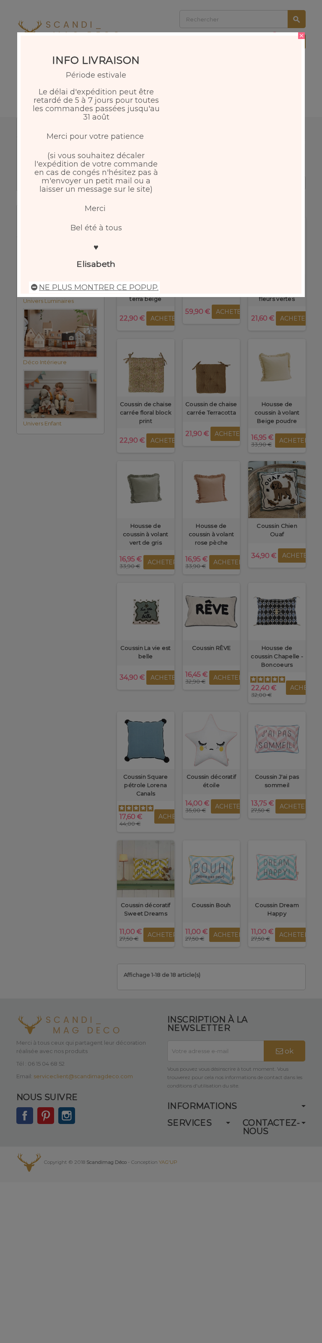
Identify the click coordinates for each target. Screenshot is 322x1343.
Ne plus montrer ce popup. (98, 287)
